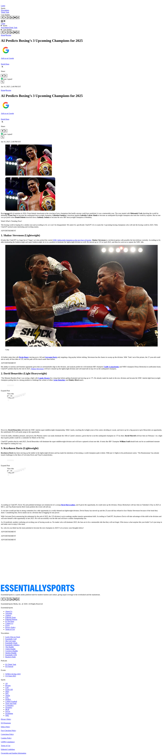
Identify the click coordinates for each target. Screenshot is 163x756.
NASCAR (9, 689)
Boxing (8, 35)
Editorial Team (10, 617)
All (6, 683)
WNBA (8, 699)
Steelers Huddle (10, 653)
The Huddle (9, 647)
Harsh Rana (5, 64)
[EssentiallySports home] (37, 591)
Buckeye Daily (10, 657)
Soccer (7, 711)
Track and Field (10, 703)
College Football (11, 701)
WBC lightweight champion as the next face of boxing (72, 240)
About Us (8, 611)
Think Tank (5, 12)
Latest (3, 6)
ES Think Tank (10, 664)
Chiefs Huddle (10, 649)
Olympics (8, 707)
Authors (8, 615)
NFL (7, 693)
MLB (7, 709)
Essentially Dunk (11, 643)
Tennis (7, 695)
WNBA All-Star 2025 (13, 674)
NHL (7, 715)
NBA (7, 691)
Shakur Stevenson (37, 369)
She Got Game (10, 641)
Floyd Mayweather (68, 505)
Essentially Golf (11, 639)
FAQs (7, 625)
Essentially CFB (11, 655)
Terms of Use (10, 629)
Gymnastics (9, 705)
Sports (5, 26)
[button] (6, 218)
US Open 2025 (10, 676)
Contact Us (9, 623)
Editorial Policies (11, 619)
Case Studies (7, 30)
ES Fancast (9, 666)
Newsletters (5, 10)
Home (3, 35)
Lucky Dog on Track (12, 637)
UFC (7, 697)
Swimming (9, 713)
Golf (7, 687)
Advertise (8, 613)
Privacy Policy (10, 627)
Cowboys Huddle (11, 651)
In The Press (9, 621)
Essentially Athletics (12, 645)
